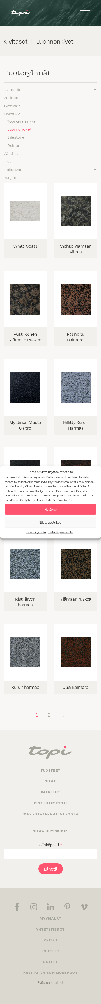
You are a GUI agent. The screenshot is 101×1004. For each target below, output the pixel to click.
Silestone (15, 137)
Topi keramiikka (21, 121)
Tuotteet (50, 770)
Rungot (10, 177)
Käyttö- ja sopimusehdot (50, 972)
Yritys (50, 940)
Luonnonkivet (19, 129)
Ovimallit (12, 89)
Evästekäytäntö (36, 532)
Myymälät (50, 918)
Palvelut (50, 792)
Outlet (50, 962)
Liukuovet (13, 169)
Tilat (50, 781)
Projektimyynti (50, 803)
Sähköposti (50, 844)
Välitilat (11, 153)
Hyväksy (50, 509)
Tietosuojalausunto (60, 532)
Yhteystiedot (50, 929)
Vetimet (11, 97)
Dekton (13, 145)
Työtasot (12, 105)
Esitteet (51, 951)
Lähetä (50, 869)
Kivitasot (12, 113)
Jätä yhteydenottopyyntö (51, 813)
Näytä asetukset (50, 522)
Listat (9, 161)
